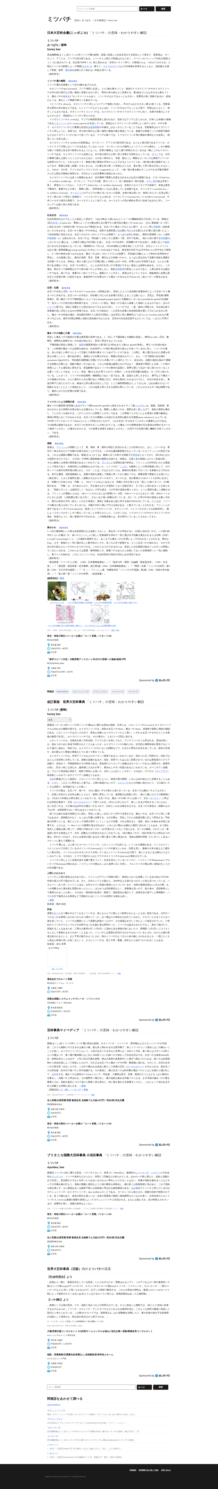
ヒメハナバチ (142, 1172)
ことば (123, 466)
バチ (76, 54)
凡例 (117, 630)
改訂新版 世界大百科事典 (66, 702)
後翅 (92, 127)
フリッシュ (62, 447)
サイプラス (162, 771)
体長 (65, 96)
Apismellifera (62, 692)
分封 (51, 779)
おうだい (155, 798)
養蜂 (62, 578)
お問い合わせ (166, 1470)
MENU (49, 2)
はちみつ (86, 66)
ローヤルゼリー (82, 802)
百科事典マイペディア (63, 1030)
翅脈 (97, 127)
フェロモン (140, 405)
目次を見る (72, 81)
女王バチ (57, 223)
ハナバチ (51, 307)
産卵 (129, 234)
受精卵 (157, 227)
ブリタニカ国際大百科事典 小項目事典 (74, 1155)
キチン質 (150, 181)
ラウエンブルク (100, 692)
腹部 (81, 344)
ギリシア (156, 154)
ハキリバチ (157, 1172)
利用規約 (133, 1470)
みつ (56, 913)
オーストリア (77, 193)
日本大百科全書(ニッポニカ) (67, 32)
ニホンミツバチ (62, 123)
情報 (113, 630)
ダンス (105, 462)
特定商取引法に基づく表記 (148, 1470)
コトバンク (59, 8)
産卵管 (121, 269)
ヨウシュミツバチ (81, 692)
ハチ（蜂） (64, 1089)
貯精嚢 (164, 238)
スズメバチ (123, 783)
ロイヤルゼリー (111, 66)
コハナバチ (133, 692)
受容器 (136, 455)
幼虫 (120, 230)
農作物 (68, 70)
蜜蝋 (86, 1089)
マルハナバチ (118, 692)
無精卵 (52, 238)
